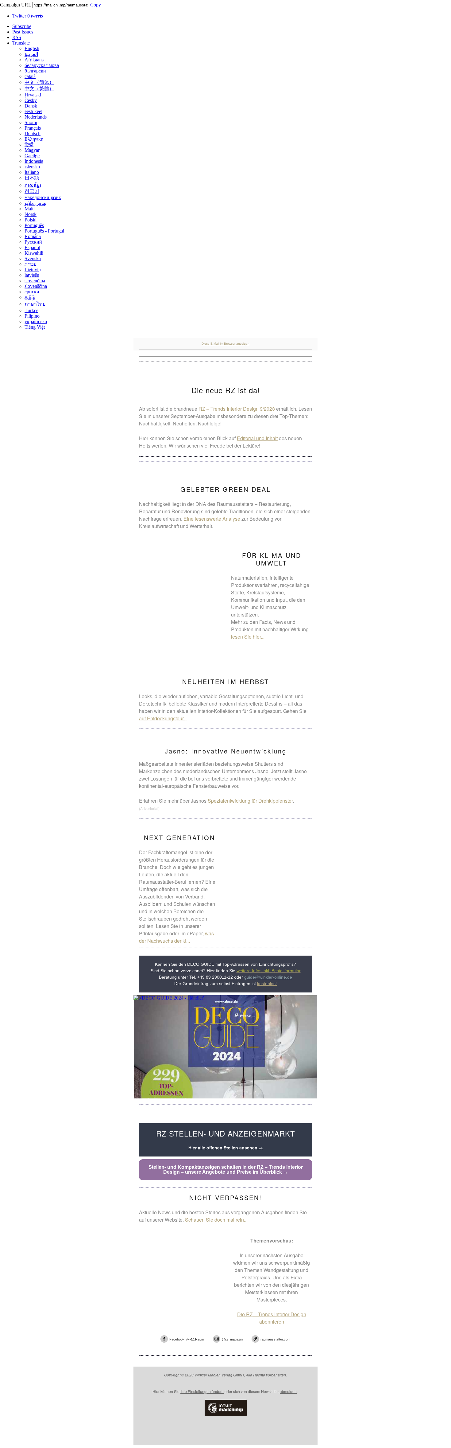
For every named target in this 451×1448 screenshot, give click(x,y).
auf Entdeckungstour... (163, 718)
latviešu (32, 275)
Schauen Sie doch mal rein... (216, 1219)
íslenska (32, 166)
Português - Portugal (44, 230)
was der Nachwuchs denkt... (176, 937)
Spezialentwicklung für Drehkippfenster (250, 800)
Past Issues (22, 31)
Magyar (32, 150)
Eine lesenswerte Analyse (211, 518)
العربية (31, 54)
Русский (33, 242)
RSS (16, 37)
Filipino (32, 316)
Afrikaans (34, 59)
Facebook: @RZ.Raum (186, 1339)
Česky (31, 100)
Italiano (32, 172)
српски (32, 291)
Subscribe (21, 26)
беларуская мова (42, 65)
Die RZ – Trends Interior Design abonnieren (271, 1318)
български (35, 70)
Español (32, 247)
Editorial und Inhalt (257, 438)
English (32, 48)
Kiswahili (34, 253)
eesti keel (33, 111)
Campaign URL (15, 4)
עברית (31, 264)
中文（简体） (39, 82)
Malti (30, 208)
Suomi (31, 122)
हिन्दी (29, 144)
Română (33, 236)
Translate (21, 42)
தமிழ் (30, 297)
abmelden (288, 1391)
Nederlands (36, 116)
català (30, 76)
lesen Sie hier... (247, 636)
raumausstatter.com (275, 1339)
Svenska (33, 258)
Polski (31, 219)
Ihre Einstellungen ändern (202, 1391)
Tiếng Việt (35, 327)
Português (34, 225)
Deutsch (32, 133)
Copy (95, 4)
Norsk (31, 214)
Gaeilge (32, 155)
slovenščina (36, 286)
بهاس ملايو (35, 203)
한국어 (32, 191)
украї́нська (36, 321)
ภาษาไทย (35, 304)
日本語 (32, 178)
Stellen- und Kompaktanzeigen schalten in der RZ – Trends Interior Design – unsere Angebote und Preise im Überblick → (225, 1170)
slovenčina (35, 280)
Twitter (27, 15)
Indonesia (34, 161)
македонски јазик (43, 197)
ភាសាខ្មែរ (33, 185)
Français (33, 128)
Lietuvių (33, 269)
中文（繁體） (39, 88)
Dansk (31, 105)
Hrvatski (33, 94)
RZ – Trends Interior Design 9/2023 (237, 408)
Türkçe (31, 310)
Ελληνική (34, 139)
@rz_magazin (232, 1339)
